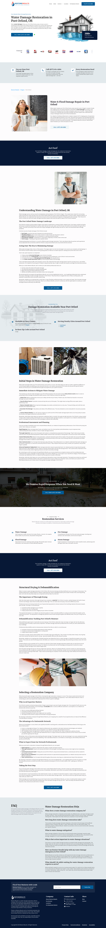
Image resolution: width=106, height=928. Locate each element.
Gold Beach (63, 325)
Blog (83, 899)
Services (59, 3)
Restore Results (15, 90)
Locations (66, 3)
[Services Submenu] (61, 4)
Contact (84, 901)
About (54, 3)
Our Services (49, 901)
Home (50, 3)
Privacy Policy (65, 925)
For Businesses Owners (51, 905)
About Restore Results (51, 899)
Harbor (62, 326)
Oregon (22, 90)
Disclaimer (84, 925)
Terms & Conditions (75, 925)
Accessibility (92, 925)
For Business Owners (74, 3)
